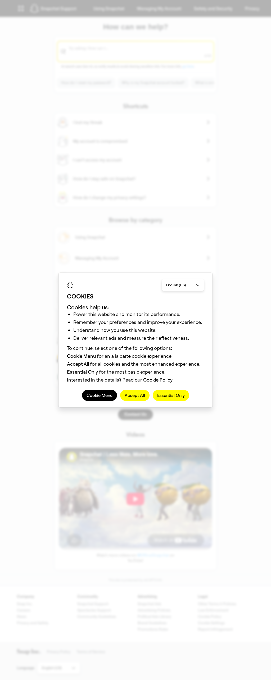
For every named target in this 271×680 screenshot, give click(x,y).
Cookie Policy (158, 380)
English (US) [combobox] (176, 285)
